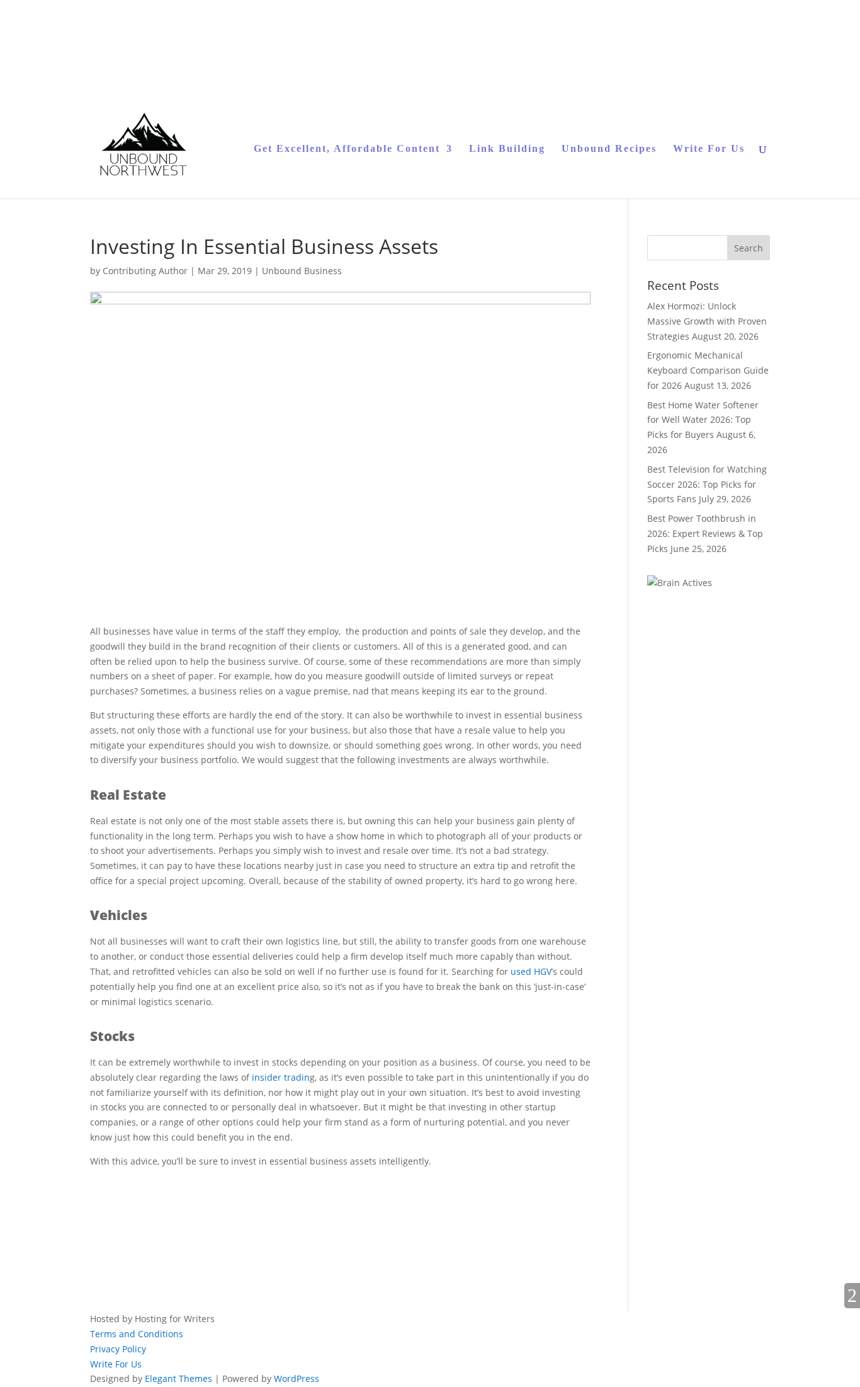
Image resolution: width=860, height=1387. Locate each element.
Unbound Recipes (609, 149)
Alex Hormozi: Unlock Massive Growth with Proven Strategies (707, 321)
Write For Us (709, 149)
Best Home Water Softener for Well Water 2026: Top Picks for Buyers (703, 420)
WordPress (296, 1378)
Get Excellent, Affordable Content (347, 149)
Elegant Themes (178, 1378)
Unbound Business (302, 271)
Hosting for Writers (175, 1319)
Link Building (507, 149)
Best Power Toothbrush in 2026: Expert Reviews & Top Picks (705, 533)
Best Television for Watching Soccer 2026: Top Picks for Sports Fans (707, 484)
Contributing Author (145, 271)
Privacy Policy (118, 1349)
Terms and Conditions (136, 1334)
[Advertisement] (237, 1220)
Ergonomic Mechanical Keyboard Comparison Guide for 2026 (708, 370)
